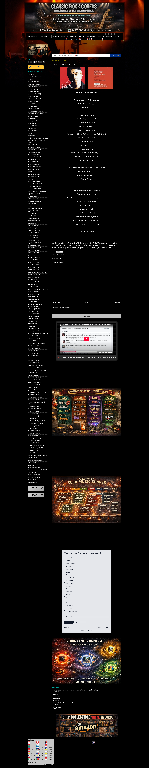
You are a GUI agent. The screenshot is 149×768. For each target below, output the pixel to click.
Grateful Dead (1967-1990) (34, 201)
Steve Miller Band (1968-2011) (35, 380)
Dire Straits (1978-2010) (34, 159)
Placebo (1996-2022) (33, 319)
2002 (57, 254)
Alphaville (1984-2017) (33, 89)
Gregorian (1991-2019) (33, 206)
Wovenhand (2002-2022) (34, 477)
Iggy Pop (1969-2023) (33, 211)
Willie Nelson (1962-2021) (34, 475)
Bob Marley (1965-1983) (34, 118)
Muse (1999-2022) (32, 284)
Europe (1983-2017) (32, 179)
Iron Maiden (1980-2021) (34, 221)
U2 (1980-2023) (32, 462)
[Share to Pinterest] (62, 252)
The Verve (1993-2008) (33, 443)
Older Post (117, 303)
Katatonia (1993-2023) (33, 238)
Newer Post (56, 303)
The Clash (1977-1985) (33, 406)
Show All (119, 711)
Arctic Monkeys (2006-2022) (35, 99)
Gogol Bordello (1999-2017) (34, 194)
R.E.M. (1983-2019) (32, 326)
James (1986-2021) (32, 223)
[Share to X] (59, 252)
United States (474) (32, 36)
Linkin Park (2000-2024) (34, 250)
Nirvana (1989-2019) (33, 297)
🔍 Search (116, 55)
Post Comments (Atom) (64, 307)
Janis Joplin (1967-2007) (34, 225)
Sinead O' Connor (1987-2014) (35, 368)
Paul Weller (61, 254)
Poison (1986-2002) (33, 321)
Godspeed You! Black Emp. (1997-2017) (37, 191)
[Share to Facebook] (61, 252)
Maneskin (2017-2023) (33, 260)
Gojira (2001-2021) (32, 196)
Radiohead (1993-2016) (33, 331)
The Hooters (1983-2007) (34, 418)
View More (86, 316)
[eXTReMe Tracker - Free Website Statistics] (93, 744)
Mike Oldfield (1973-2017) (34, 277)
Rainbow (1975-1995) (33, 336)
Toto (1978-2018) (32, 453)
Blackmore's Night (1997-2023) (35, 111)
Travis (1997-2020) (32, 458)
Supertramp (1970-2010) (34, 385)
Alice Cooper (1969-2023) (34, 84)
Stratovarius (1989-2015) (34, 382)
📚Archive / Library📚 (71, 39)
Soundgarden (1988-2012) (34, 377)
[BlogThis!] (58, 252)
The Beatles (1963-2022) (34, 399)
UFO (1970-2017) (32, 465)
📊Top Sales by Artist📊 (97, 39)
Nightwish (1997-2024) (33, 294)
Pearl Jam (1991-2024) (33, 311)
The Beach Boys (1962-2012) (35, 397)
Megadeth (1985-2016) (33, 267)
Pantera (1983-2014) (33, 306)
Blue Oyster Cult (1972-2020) (35, 113)
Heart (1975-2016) (32, 216)
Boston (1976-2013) (32, 126)
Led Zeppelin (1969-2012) (34, 245)
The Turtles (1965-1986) (34, 440)
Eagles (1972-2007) (32, 171)
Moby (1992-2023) (32, 279)
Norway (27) (118, 36)
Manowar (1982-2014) (33, 262)
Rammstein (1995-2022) (34, 338)
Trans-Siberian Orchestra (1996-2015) (37, 455)
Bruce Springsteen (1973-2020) (36, 131)
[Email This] (57, 252)
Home (28, 34)
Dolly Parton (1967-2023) (34, 164)
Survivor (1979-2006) (33, 387)
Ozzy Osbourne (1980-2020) (35, 304)
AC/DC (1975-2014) (32, 79)
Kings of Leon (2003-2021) (34, 243)
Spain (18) (37, 39)
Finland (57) (101, 36)
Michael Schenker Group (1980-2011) (37, 272)
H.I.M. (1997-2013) (32, 213)
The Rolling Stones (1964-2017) (35, 435)
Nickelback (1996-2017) (33, 292)
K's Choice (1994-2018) (33, 233)
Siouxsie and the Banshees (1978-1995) (38, 370)
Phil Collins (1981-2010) (33, 314)
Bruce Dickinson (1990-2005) (35, 128)
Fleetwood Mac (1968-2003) (35, 184)
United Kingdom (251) (45, 36)
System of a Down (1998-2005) (36, 390)
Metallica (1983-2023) (33, 270)
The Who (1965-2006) (33, 450)
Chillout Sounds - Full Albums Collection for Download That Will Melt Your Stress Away (75, 690)
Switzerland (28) (91, 36)
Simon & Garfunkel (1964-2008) (36, 365)
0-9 (34, 34)
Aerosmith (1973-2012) (33, 82)
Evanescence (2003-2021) (34, 181)
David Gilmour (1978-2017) (34, 147)
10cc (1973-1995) (32, 74)
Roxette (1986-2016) (33, 350)
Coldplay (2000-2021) (33, 133)
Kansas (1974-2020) (33, 235)
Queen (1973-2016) (32, 323)
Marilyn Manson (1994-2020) (35, 265)
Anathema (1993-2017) (33, 91)
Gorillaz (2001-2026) (33, 198)
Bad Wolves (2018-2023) (34, 101)
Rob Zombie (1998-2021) (34, 346)
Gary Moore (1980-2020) (34, 189)
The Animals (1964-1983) (34, 395)
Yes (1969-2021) (32, 480)
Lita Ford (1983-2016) (33, 252)
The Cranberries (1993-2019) (35, 408)
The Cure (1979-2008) (33, 411)
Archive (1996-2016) (33, 96)
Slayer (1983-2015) (32, 372)
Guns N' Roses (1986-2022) (35, 208)
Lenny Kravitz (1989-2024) (34, 248)
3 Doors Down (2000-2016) (35, 77)
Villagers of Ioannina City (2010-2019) (37, 470)
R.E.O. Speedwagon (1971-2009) (35, 328)
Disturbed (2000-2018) (34, 162)
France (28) (30, 39)
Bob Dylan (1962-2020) (33, 116)
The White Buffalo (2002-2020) (36, 445)
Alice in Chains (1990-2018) (34, 87)
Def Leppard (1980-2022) (34, 154)
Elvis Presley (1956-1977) (34, 176)
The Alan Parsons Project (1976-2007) (37, 392)
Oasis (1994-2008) (32, 301)
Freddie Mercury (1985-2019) (35, 186)
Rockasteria (56, 694)
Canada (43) (56, 36)
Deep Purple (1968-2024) (34, 152)
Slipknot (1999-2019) (33, 375)
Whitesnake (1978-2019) (34, 472)
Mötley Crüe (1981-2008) (34, 282)
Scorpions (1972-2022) (33, 360)
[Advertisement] (80, 47)
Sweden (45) (109, 36)
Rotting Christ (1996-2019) (34, 348)
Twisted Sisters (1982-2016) (35, 460)
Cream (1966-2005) (32, 136)
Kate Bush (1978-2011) (33, 240)
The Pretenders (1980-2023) (35, 431)
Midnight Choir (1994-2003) (35, 274)
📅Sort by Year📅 (83, 39)
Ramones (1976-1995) (33, 341)
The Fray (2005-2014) (33, 416)
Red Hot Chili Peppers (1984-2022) (36, 343)
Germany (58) (64, 36)
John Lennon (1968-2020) (34, 228)
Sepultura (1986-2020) (33, 363)
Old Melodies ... (57, 698)
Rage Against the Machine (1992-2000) (38, 333)
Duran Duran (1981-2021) (34, 169)
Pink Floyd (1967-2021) (33, 316)
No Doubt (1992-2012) (33, 299)
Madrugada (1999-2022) (34, 257)
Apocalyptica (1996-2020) (34, 94)
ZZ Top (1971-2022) (32, 482)
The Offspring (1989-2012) (34, 426)
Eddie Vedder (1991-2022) (34, 174)
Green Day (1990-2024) (34, 203)
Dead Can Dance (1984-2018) (35, 149)
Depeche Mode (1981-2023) (35, 157)
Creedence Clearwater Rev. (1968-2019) (38, 138)
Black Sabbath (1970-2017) (34, 106)
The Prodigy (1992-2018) (34, 433)
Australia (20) (73, 36)
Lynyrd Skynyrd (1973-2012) (35, 255)
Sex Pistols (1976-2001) (34, 358)
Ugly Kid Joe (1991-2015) (34, 467)
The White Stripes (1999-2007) (35, 448)
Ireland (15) (82, 36)
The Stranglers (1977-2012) (34, 438)
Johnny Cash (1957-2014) (34, 230)
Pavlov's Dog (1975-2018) (34, 309)
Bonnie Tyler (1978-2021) (34, 123)
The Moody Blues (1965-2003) (35, 423)
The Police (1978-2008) (33, 428)
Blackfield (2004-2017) (33, 109)
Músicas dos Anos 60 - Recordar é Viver (63, 703)
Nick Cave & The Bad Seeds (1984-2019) (38, 289)
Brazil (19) (45, 39)
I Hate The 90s (57, 707)
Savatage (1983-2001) (33, 355)
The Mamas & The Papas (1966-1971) (37, 421)
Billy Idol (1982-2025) (33, 104)
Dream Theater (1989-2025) (35, 167)
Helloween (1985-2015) (33, 218)
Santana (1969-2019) (33, 353)
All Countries (60, 39)
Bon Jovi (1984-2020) (33, 121)
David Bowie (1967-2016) (34, 145)
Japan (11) (52, 39)
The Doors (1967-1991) (33, 413)
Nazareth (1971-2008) (33, 287)
